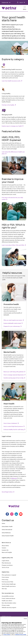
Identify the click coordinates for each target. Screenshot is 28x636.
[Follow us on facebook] (7, 514)
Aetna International (7, 529)
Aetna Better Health (7, 526)
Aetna (3, 523)
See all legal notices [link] (7, 492)
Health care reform (7, 600)
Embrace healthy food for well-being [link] (14, 429)
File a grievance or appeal (9, 575)
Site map (4, 588)
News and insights (7, 552)
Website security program (9, 607)
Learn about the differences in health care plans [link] (13, 152)
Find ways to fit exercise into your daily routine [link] (12, 198)
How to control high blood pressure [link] (13, 426)
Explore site (5, 2)
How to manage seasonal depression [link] (14, 375)
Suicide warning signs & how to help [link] (14, 378)
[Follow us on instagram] (11, 514)
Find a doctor (5, 577)
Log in (21, 2)
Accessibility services (8, 596)
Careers (4, 548)
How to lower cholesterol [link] (10, 423)
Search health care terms (9, 586)
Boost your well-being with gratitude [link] (14, 371)
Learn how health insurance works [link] (11, 81)
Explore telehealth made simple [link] (12, 323)
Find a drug (5, 579)
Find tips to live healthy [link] (8, 105)
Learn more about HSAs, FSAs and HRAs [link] (13, 245)
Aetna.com (14, 478)
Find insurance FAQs (7, 581)
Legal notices (5, 560)
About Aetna (5, 545)
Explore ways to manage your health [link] (12, 126)
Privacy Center (6, 634)
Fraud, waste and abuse (8, 598)
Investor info (5, 550)
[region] (14, 626)
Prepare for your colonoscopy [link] (12, 326)
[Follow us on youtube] (20, 514)
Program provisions (7, 565)
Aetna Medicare (6, 532)
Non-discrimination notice (9, 603)
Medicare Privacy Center (20, 634)
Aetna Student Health (8, 535)
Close (25, 618)
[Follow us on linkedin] (16, 514)
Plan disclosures (6, 563)
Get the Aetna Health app (9, 584)
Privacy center (6, 605)
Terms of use (5, 567)
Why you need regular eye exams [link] (13, 320)
